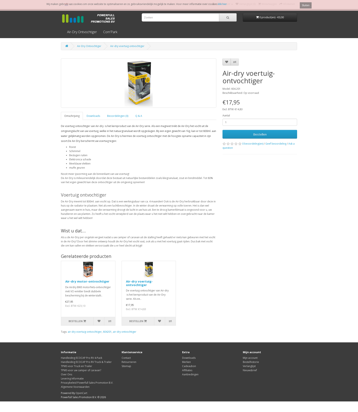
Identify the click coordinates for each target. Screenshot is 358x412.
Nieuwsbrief (250, 370)
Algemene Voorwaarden (75, 387)
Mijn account (250, 358)
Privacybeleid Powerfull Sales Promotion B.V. (87, 382)
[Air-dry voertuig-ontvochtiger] (138, 83)
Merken (186, 362)
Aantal (226, 115)
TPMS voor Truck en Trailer (76, 366)
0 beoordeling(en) (252, 143)
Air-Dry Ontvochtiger (82, 32)
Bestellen (260, 134)
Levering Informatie (72, 378)
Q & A (138, 116)
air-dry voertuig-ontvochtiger (85, 331)
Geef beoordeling (275, 143)
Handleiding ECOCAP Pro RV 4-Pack (81, 358)
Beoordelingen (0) (117, 116)
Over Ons (66, 374)
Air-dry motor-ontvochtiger (87, 281)
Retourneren (129, 362)
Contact (126, 358)
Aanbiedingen (190, 374)
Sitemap (126, 366)
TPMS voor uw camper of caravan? (81, 370)
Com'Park (110, 32)
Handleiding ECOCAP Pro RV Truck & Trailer (86, 362)
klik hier (222, 4)
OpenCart (81, 393)
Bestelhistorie (251, 362)
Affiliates (187, 370)
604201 (107, 331)
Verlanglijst (249, 366)
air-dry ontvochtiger (124, 331)
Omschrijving (72, 116)
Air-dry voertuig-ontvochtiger (127, 46)
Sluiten (306, 5)
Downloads (93, 116)
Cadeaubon (189, 366)
